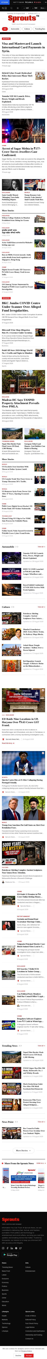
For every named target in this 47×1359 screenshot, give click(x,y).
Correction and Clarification (35, 1331)
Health (4, 1316)
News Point (6, 1271)
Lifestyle (5, 1331)
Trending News (7, 1267)
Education (5, 1301)
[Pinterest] (16, 1248)
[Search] (3, 8)
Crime (4, 1298)
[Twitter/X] (20, 1248)
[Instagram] (3, 1248)
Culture (27, 29)
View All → (41, 1163)
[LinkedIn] (12, 1248)
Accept (29, 1355)
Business (5, 1290)
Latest (4, 1275)
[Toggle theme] (18, 8)
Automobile (15, 29)
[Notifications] (11, 8)
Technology (6, 1323)
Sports (4, 1294)
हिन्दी (35, 8)
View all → (41, 547)
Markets (5, 1319)
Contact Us (29, 1339)
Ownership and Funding (33, 1335)
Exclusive (5, 1279)
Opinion (4, 1327)
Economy (5, 1282)
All (5, 29)
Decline (18, 1355)
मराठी (26, 8)
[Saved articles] (5, 8)
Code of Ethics (30, 1316)
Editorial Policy (30, 1319)
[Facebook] (7, 1248)
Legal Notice (29, 1327)
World (4, 1305)
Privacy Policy (26, 1351)
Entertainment (30, 1271)
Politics (4, 1286)
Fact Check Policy (31, 1323)
